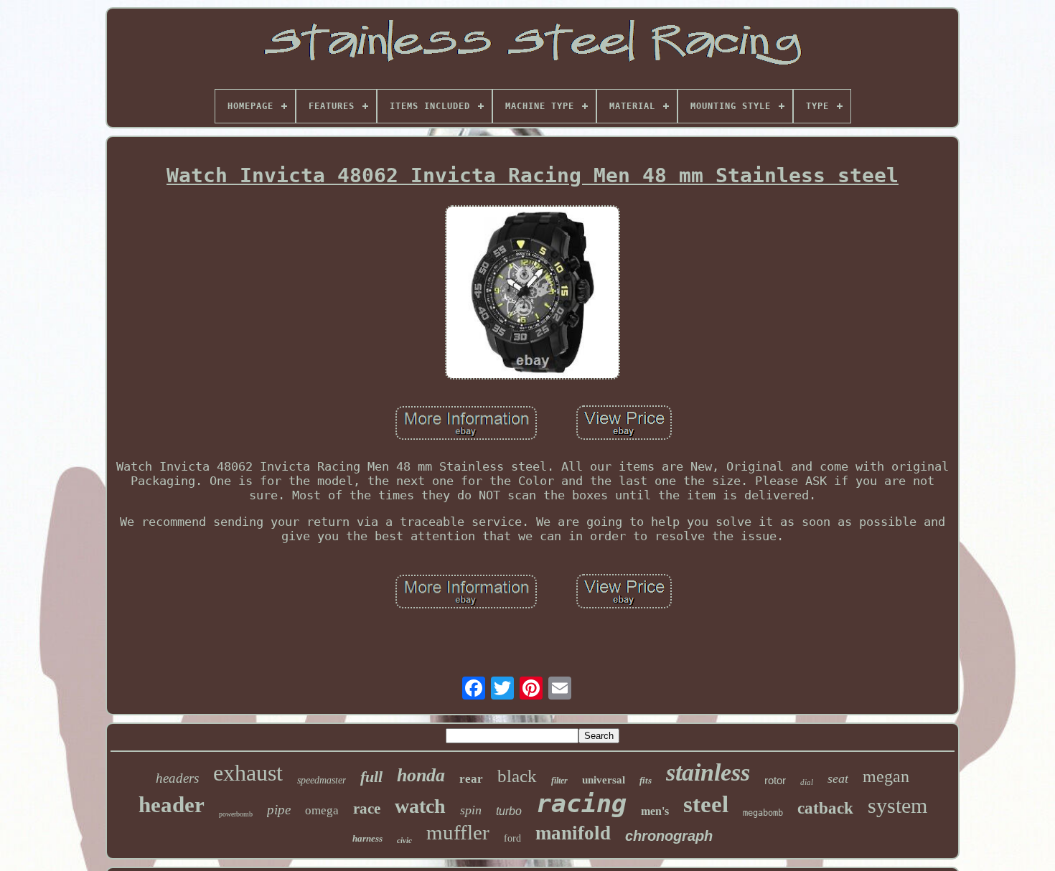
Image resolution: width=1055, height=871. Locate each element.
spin (471, 810)
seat (837, 778)
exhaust (248, 773)
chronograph (669, 836)
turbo (509, 811)
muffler (457, 832)
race (366, 808)
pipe (279, 809)
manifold (573, 833)
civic (404, 840)
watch (420, 806)
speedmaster (321, 780)
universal (603, 780)
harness (367, 838)
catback (825, 808)
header (172, 804)
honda (421, 775)
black (517, 776)
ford (512, 838)
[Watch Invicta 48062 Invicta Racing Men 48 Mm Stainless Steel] (532, 294)
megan (886, 776)
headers (177, 778)
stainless (708, 772)
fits (645, 780)
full (371, 777)
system (897, 805)
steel (705, 804)
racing (581, 803)
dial (806, 782)
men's (655, 811)
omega (322, 810)
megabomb (763, 813)
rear (471, 779)
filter (559, 781)
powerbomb (236, 814)
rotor (775, 780)
